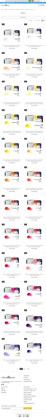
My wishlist (3, 392)
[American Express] (23, 416)
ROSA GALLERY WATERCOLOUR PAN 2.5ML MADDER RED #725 (34, 246)
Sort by (35, 20)
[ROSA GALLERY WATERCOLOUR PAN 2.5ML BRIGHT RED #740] (34, 205)
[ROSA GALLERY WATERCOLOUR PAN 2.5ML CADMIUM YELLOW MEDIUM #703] (11, 119)
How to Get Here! (27, 392)
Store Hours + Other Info (29, 390)
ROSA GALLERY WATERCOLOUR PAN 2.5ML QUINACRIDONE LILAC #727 (11, 332)
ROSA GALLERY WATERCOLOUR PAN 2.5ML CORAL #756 (34, 275)
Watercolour (27, 9)
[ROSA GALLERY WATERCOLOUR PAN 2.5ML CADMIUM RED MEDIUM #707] (11, 205)
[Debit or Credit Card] (27, 416)
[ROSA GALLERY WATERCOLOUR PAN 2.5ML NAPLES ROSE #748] (11, 62)
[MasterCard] (20, 416)
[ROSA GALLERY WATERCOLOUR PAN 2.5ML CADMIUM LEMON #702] (11, 90)
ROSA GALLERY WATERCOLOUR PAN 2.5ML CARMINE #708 (11, 275)
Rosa (31, 9)
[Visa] (22, 416)
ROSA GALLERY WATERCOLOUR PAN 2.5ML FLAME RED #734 (11, 189)
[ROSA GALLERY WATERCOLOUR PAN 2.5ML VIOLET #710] (34, 348)
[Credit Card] (18, 416)
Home (2, 9)
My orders (3, 390)
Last (25, 369)
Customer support (28, 399)
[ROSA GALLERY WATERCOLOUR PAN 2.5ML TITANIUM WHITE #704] (11, 33)
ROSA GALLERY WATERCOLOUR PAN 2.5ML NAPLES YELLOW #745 (34, 75)
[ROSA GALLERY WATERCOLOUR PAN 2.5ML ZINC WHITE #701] (34, 33)
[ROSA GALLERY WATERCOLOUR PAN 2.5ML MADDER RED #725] (34, 233)
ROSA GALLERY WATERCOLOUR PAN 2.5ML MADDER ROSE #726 (11, 246)
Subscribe (28, 408)
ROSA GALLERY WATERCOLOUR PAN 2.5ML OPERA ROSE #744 (11, 303)
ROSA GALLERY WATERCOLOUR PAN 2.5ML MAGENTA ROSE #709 (34, 303)
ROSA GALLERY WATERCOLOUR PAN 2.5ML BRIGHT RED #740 (34, 218)
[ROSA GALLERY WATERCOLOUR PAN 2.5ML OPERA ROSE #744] (11, 291)
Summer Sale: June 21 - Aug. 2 (30, 388)
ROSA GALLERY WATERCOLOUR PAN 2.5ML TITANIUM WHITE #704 (11, 46)
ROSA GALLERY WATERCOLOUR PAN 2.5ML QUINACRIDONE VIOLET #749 (34, 332)
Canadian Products (28, 381)
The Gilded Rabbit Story (29, 403)
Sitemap (25, 401)
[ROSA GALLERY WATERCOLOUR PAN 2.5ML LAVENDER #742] (11, 348)
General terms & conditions (30, 396)
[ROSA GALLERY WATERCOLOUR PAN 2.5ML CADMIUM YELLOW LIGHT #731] (34, 90)
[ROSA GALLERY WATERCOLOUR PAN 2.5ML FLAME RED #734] (11, 176)
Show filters (23, 17)
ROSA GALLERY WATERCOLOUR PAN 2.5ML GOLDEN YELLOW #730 (11, 160)
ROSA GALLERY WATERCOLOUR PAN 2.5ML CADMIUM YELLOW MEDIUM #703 (11, 132)
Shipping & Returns (28, 398)
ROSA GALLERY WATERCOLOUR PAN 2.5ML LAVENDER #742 (11, 360)
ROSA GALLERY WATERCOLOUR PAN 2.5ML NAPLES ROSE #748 (11, 75)
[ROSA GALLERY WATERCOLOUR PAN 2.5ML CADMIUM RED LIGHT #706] (34, 176)
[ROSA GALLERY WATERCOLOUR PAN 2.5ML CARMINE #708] (11, 262)
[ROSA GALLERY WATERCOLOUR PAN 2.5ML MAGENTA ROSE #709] (34, 291)
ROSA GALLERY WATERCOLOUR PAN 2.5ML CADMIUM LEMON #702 (11, 103)
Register (3, 388)
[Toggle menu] (43, 5)
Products (5, 9)
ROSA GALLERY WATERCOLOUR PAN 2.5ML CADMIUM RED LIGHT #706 (34, 189)
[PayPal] (25, 416)
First (21, 369)
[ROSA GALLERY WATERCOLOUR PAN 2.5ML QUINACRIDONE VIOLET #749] (34, 319)
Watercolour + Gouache (20, 9)
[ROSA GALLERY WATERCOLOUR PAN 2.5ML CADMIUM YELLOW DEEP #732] (34, 119)
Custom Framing (27, 394)
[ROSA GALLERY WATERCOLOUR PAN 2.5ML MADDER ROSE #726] (11, 233)
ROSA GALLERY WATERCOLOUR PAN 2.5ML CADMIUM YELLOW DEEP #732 (34, 132)
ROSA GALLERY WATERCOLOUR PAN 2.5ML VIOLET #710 (34, 360)
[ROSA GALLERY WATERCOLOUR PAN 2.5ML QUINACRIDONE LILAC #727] (11, 319)
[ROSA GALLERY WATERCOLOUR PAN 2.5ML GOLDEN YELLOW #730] (11, 148)
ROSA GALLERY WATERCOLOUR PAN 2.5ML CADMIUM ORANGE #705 (34, 160)
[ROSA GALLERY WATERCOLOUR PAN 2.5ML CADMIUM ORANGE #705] (34, 148)
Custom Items (27, 379)
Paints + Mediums (11, 9)
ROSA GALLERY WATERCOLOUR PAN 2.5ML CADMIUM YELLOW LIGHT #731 (34, 103)
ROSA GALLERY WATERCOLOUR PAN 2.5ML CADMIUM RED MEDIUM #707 (11, 218)
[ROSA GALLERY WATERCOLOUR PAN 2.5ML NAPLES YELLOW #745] (34, 62)
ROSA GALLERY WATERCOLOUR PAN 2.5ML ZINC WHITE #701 (34, 46)
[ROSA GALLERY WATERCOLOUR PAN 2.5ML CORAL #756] (34, 262)
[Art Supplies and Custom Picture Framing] (5, 5)
